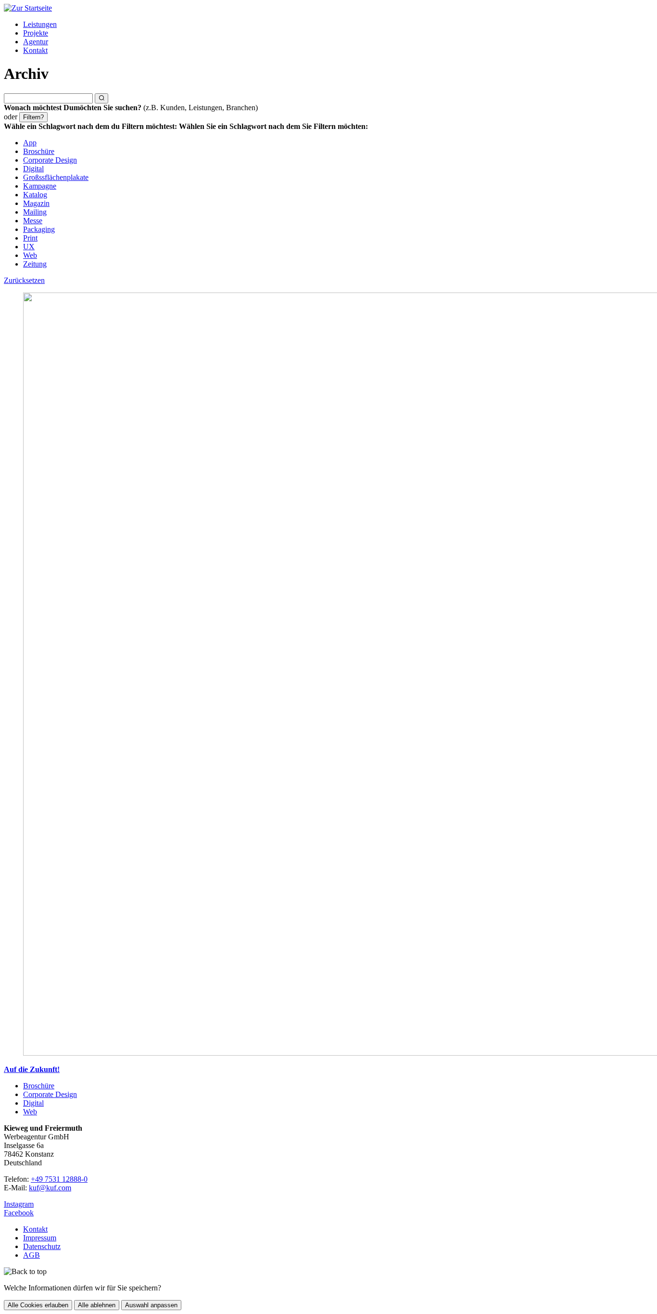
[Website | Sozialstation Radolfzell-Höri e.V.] (328, 675)
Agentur (35, 42)
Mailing (35, 212)
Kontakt (35, 50)
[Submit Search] (101, 98)
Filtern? (33, 117)
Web (30, 255)
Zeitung (35, 264)
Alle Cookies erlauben (38, 1305)
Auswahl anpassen (151, 1305)
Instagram (19, 1204)
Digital (33, 169)
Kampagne (39, 186)
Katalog (35, 195)
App (30, 143)
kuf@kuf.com (50, 1188)
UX (29, 246)
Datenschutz (42, 1246)
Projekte (35, 33)
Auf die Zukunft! (32, 1069)
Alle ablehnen (96, 1305)
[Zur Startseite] (28, 8)
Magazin (36, 203)
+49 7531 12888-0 (59, 1179)
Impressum (39, 1238)
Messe (32, 221)
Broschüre (38, 151)
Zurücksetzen (24, 280)
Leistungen (40, 24)
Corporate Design (50, 160)
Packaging (39, 229)
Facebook (19, 1213)
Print (30, 238)
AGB (31, 1255)
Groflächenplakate (55, 177)
